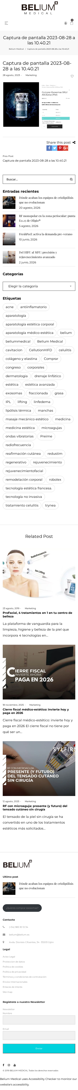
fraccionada (38, 393)
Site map (7, 992)
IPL (8, 402)
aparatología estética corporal (30, 324)
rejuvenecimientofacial (24, 471)
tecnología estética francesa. (29, 488)
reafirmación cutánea (23, 454)
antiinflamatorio (33, 307)
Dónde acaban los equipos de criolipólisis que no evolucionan (46, 200)
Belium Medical (16, 49)
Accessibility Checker (42, 1079)
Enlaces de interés (12, 987)
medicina (63, 419)
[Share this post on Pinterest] (60, 148)
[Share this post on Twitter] (54, 148)
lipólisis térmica (18, 411)
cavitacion (14, 350)
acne (10, 307)
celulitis (65, 350)
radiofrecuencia (18, 445)
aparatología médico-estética (30, 333)
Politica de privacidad (14, 971)
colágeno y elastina (21, 359)
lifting (22, 402)
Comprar (51, 359)
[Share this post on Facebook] (49, 148)
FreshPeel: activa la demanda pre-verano (45, 234)
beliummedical (18, 341)
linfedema (42, 402)
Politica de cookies (13, 966)
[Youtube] (15, 1065)
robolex (55, 480)
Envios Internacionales (15, 982)
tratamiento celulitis (22, 505)
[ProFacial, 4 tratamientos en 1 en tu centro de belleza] (39, 575)
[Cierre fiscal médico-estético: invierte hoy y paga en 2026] (39, 672)
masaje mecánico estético (27, 419)
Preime (46, 436)
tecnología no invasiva (24, 497)
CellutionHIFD (40, 350)
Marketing (30, 75)
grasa (59, 393)
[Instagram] (9, 1065)
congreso (13, 367)
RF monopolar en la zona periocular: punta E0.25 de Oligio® (47, 218)
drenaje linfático (47, 376)
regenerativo (16, 462)
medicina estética (20, 428)
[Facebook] (3, 1065)
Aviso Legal (9, 956)
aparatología (16, 316)
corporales (35, 367)
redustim (55, 454)
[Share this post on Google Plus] (65, 148)
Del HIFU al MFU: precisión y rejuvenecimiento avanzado (38, 254)
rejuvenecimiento (47, 462)
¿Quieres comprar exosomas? (22, 908)
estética (12, 385)
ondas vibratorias (20, 436)
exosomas (14, 393)
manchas (45, 411)
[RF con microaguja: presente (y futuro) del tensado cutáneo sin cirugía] (39, 768)
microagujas (52, 428)
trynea (50, 505)
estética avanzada (40, 385)
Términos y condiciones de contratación (24, 976)
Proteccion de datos (14, 961)
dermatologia (17, 376)
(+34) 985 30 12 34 (18, 927)
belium (66, 333)
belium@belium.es (19, 934)
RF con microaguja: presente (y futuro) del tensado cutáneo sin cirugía (35, 807)
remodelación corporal (24, 480)
